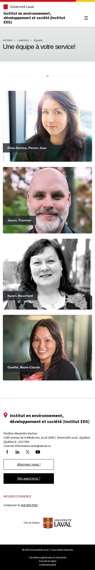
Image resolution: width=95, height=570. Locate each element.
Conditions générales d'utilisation (47, 557)
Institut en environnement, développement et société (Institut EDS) (34, 18)
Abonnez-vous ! (28, 464)
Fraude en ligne (47, 561)
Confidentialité (47, 564)
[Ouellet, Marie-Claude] (47, 347)
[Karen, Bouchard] (47, 274)
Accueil (8, 40)
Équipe (38, 40)
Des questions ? (28, 478)
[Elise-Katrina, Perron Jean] (47, 126)
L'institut (23, 40)
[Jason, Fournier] (47, 200)
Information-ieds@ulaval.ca (33, 446)
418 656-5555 (29, 505)
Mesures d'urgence (17, 496)
